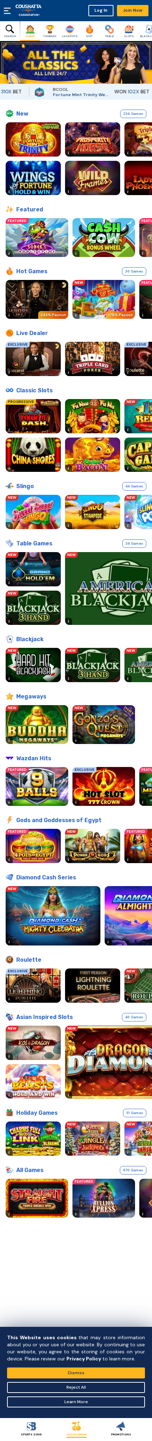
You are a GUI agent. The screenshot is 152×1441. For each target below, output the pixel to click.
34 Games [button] (134, 543)
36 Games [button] (134, 271)
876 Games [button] (133, 1170)
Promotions (121, 1434)
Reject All (76, 1387)
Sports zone (31, 1434)
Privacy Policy (83, 1358)
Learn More (76, 1402)
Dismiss (76, 1373)
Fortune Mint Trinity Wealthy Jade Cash (67, 95)
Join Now (132, 10)
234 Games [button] (133, 113)
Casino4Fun (76, 1434)
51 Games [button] (134, 1113)
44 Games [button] (134, 486)
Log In (100, 10)
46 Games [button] (134, 1017)
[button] (5, 62)
